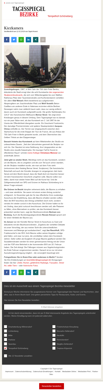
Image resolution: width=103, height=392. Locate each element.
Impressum (9, 371)
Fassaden (53, 263)
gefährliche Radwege (39, 263)
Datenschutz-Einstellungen (43, 371)
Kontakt (57, 371)
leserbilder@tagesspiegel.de (39, 260)
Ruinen (26, 263)
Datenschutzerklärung (23, 371)
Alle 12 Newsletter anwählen (20, 356)
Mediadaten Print (84, 371)
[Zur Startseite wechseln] (29, 11)
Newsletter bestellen (51, 386)
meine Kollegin (42, 153)
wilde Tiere (12, 265)
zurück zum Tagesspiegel (15, 3)
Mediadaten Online (69, 371)
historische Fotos (30, 265)
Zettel (19, 263)
